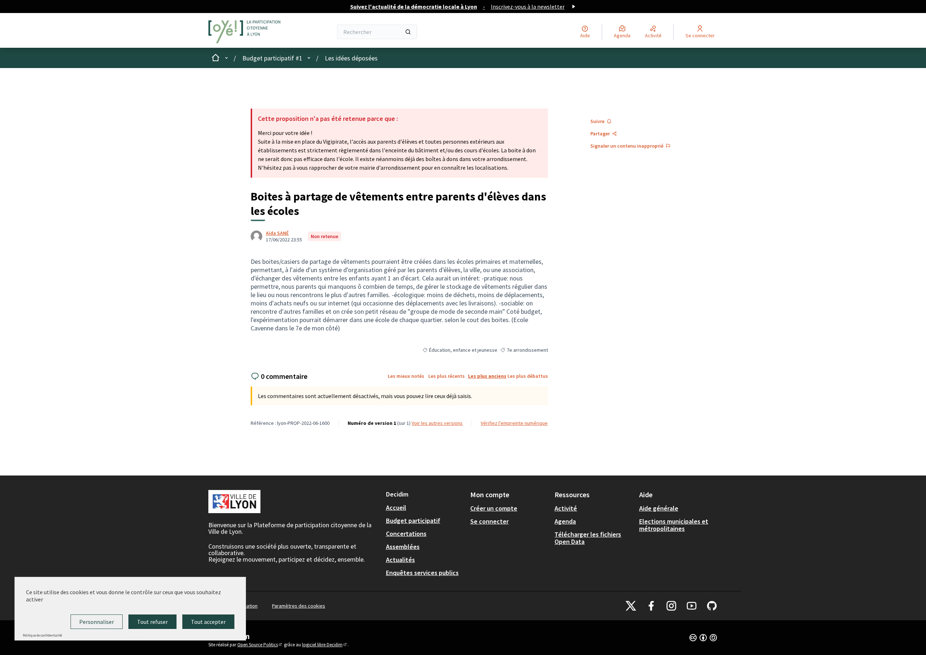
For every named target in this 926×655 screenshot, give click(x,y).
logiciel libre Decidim (325, 645)
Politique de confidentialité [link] (42, 635)
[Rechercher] (408, 32)
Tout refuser (152, 621)
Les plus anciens (487, 376)
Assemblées (403, 546)
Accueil (396, 507)
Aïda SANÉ (277, 233)
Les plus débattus (527, 376)
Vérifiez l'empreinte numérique (514, 423)
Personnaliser (96, 621)
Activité (566, 508)
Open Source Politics (260, 645)
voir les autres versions (437, 423)
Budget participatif (413, 520)
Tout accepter (208, 621)
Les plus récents (446, 376)
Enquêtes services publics (422, 573)
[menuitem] (425, 507)
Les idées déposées (351, 58)
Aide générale (658, 508)
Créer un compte (493, 508)
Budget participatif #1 (272, 58)
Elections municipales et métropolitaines (673, 525)
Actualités (400, 559)
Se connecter (489, 521)
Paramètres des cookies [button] (298, 606)
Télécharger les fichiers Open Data (588, 538)
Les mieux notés (406, 376)
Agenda (565, 521)
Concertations (406, 533)
